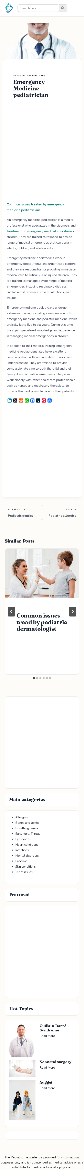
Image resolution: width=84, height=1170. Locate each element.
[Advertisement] (42, 158)
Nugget (46, 1082)
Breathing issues (26, 828)
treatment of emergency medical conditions (39, 231)
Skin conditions (25, 867)
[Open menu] (75, 8)
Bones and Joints (27, 823)
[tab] (34, 678)
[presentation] (42, 573)
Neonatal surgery (56, 1061)
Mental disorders (27, 856)
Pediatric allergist (62, 513)
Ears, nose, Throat (27, 834)
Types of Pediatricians (29, 75)
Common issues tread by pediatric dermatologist (42, 622)
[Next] (72, 611)
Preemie (21, 861)
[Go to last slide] (11, 611)
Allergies (21, 817)
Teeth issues (24, 872)
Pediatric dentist (20, 513)
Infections (22, 850)
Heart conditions (26, 845)
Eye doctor (23, 839)
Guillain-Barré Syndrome (53, 1027)
